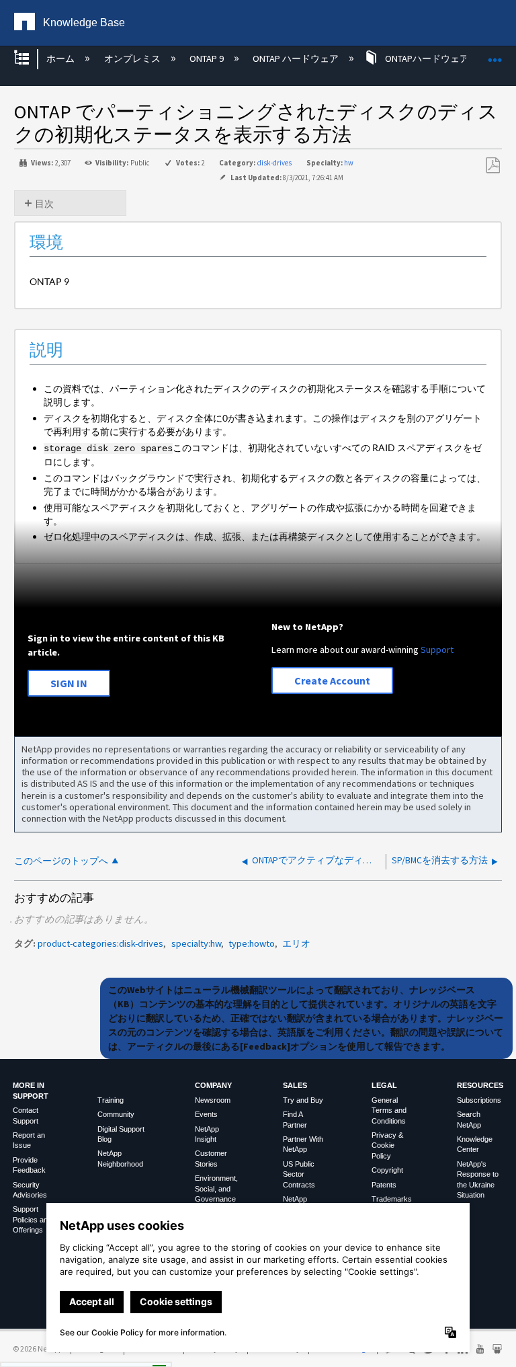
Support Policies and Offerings (32, 1219)
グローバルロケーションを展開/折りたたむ (495, 54)
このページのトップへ (61, 861)
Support (437, 649)
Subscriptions (479, 1100)
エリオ (296, 943)
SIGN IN (68, 683)
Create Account (332, 680)
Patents (384, 1185)
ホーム (61, 58)
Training (110, 1100)
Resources (480, 1085)
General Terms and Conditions (389, 1110)
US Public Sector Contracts (299, 1174)
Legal (384, 1085)
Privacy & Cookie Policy (387, 1145)
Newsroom (212, 1100)
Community (115, 1114)
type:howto (251, 943)
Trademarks (392, 1199)
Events (206, 1114)
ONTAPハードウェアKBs (434, 58)
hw (348, 162)
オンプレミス (133, 58)
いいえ (88, 1354)
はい (31, 1354)
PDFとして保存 (492, 165)
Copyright (387, 1170)
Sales (295, 1085)
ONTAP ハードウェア (297, 58)
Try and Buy (303, 1100)
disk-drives (274, 162)
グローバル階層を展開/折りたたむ (30, 59)
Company (213, 1085)
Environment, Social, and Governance (216, 1188)
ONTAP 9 (207, 58)
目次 (44, 204)
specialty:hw (196, 943)
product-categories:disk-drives (100, 943)
